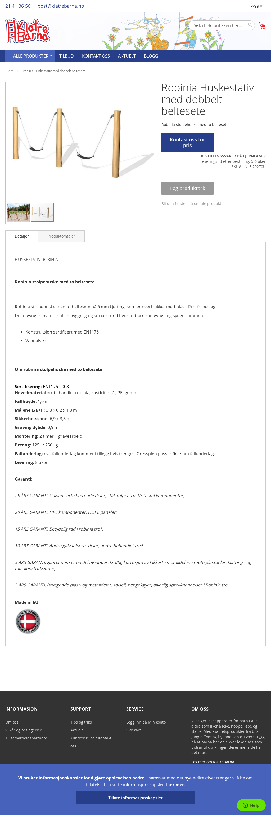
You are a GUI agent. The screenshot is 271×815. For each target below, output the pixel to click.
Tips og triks (81, 722)
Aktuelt (127, 56)
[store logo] (27, 30)
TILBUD (66, 56)
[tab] (21, 236)
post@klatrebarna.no (61, 6)
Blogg (151, 56)
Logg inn (258, 5)
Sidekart (133, 730)
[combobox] (222, 25)
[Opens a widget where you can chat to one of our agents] (251, 805)
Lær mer (175, 784)
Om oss (12, 722)
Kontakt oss (96, 56)
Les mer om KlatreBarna (212, 761)
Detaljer (22, 236)
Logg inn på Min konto (146, 722)
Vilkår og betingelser (23, 730)
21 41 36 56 (17, 6)
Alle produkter (31, 56)
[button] (19, 212)
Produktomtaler (61, 236)
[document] (135, 789)
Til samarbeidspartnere (26, 737)
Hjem (9, 71)
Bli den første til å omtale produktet (193, 203)
